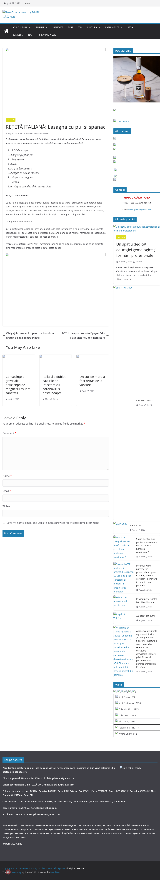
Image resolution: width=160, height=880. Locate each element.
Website (7, 506)
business (17, 34)
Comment (9, 433)
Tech (30, 34)
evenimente (112, 27)
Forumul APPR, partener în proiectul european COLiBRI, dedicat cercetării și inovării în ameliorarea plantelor (146, 575)
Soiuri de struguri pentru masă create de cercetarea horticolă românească (146, 545)
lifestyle (10, 120)
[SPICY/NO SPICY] (123, 403)
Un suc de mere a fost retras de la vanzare (92, 381)
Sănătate (57, 27)
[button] (29, 27)
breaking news (47, 34)
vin (80, 27)
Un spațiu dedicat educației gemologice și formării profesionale (136, 249)
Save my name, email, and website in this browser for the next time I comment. (53, 523)
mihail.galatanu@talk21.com (139, 210)
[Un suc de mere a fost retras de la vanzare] (92, 357)
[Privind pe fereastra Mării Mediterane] (123, 602)
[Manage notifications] (8, 871)
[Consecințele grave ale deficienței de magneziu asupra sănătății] (18, 357)
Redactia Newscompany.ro (37, 133)
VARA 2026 (135, 525)
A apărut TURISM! (145, 615)
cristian (138, 261)
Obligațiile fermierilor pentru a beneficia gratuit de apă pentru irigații (30, 335)
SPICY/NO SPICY (144, 400)
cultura (92, 27)
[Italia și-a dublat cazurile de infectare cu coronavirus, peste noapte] (56, 357)
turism (40, 27)
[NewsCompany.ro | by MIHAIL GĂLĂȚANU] (6, 31)
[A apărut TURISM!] (123, 618)
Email (6, 491)
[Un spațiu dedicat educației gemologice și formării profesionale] (136, 229)
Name (7, 476)
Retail (131, 27)
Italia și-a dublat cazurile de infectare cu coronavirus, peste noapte (54, 385)
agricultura (19, 27)
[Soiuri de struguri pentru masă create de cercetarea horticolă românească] (123, 547)
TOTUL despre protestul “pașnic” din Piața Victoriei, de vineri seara (83, 335)
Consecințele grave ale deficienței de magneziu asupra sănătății (18, 385)
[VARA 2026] (120, 528)
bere (70, 27)
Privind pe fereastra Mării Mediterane (146, 600)
